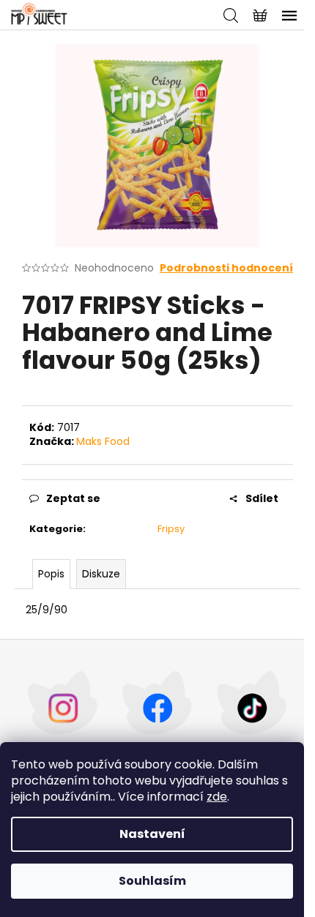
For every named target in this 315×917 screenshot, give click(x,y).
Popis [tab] (51, 573)
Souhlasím (152, 880)
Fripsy (171, 529)
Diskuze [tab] (101, 573)
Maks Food (103, 441)
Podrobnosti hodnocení (226, 268)
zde (217, 796)
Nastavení (152, 834)
